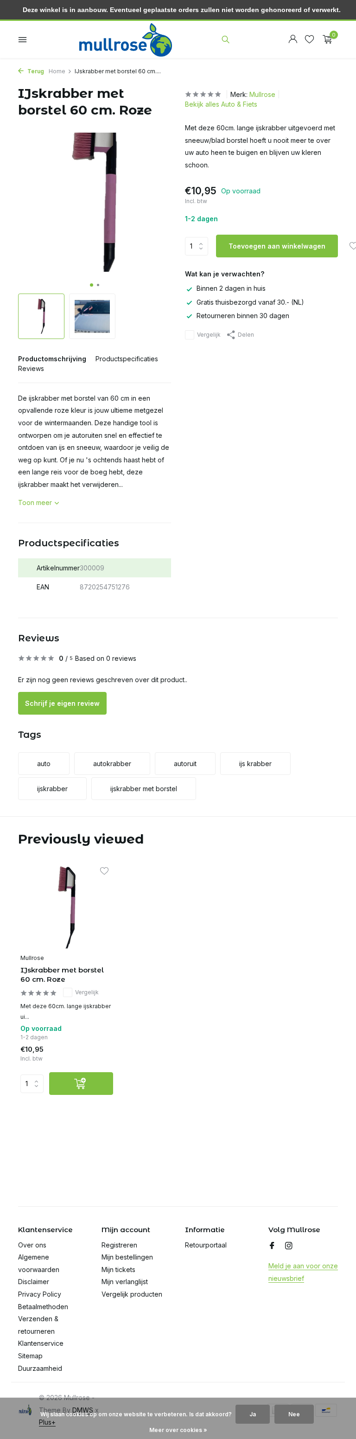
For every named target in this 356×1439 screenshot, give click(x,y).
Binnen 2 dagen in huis (231, 288)
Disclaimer (33, 1282)
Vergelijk (209, 334)
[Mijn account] (292, 39)
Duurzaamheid (40, 1368)
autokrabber (112, 763)
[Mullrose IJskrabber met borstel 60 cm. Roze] (66, 907)
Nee (294, 1414)
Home (57, 71)
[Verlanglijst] (309, 39)
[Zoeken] (225, 39)
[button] (91, 285)
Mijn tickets (118, 1269)
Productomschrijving (52, 359)
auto (44, 763)
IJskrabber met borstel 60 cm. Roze (62, 975)
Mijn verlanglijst (125, 1282)
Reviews (31, 368)
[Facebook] (272, 1246)
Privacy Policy (39, 1294)
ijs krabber (255, 763)
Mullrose (262, 94)
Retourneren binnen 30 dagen (243, 316)
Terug (35, 71)
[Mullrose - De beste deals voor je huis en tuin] (125, 39)
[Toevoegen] (81, 1083)
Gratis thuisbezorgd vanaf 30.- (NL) (250, 302)
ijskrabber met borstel (143, 789)
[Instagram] (288, 1246)
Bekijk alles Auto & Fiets (221, 104)
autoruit (185, 763)
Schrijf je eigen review (62, 703)
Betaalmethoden (43, 1307)
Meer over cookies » (178, 1429)
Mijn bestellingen (127, 1257)
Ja (252, 1414)
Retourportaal (206, 1245)
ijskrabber (52, 789)
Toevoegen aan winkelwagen (277, 246)
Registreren (119, 1245)
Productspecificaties (126, 359)
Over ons (32, 1245)
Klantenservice (41, 1343)
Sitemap (30, 1356)
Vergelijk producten (132, 1294)
